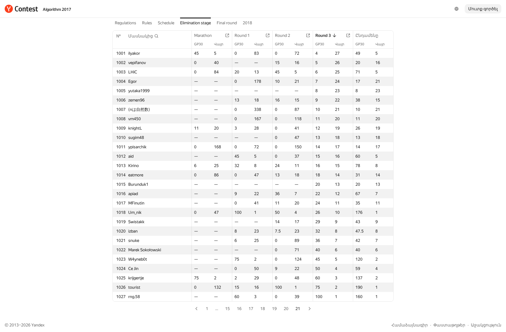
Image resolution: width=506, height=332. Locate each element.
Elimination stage (195, 22)
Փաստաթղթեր (449, 325)
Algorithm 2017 (57, 9)
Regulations (125, 22)
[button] (143, 36)
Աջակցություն (486, 325)
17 (251, 308)
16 (239, 308)
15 (227, 308)
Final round (227, 22)
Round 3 (323, 35)
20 (286, 308)
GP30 (198, 44)
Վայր (218, 44)
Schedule (166, 22)
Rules (147, 22)
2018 (247, 22)
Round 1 (242, 35)
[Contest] (21, 9)
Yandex (38, 325)
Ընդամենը (366, 35)
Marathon (203, 35)
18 (262, 308)
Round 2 (282, 35)
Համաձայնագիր (410, 325)
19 (274, 308)
